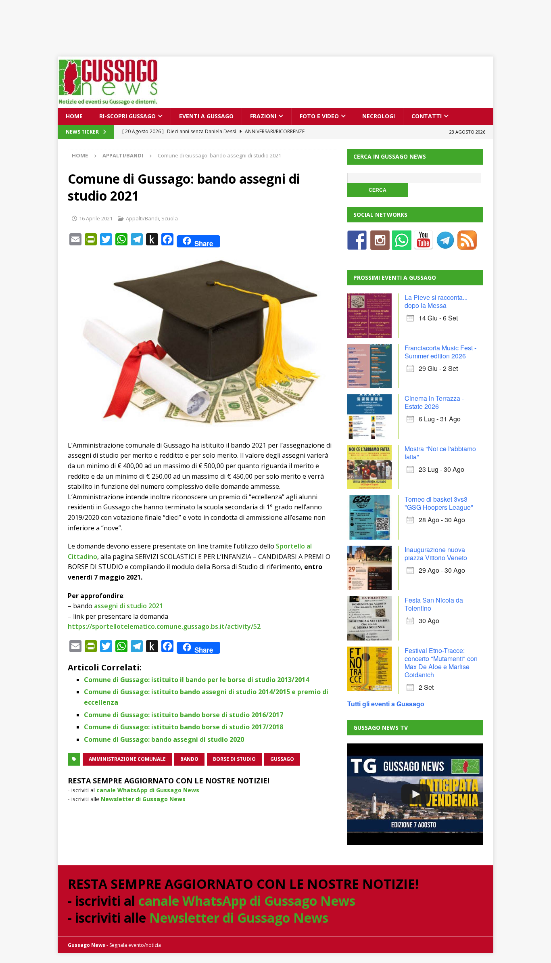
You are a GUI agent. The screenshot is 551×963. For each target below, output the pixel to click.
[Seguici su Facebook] (357, 245)
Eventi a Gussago (206, 116)
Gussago (282, 759)
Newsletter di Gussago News (143, 799)
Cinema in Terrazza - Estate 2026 (434, 402)
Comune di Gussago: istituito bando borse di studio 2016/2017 (183, 714)
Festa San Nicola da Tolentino (434, 604)
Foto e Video (319, 116)
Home (74, 116)
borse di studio (234, 759)
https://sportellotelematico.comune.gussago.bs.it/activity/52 (164, 626)
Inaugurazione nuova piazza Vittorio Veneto (436, 553)
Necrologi (378, 116)
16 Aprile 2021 (96, 218)
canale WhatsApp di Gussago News (147, 790)
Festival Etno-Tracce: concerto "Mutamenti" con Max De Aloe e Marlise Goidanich (441, 662)
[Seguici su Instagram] (380, 245)
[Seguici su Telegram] (445, 245)
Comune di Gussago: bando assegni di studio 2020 (164, 739)
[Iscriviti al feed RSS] (467, 245)
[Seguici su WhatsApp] (401, 245)
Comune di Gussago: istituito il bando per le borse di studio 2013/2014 (196, 679)
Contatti (426, 116)
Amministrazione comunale (127, 759)
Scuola (169, 218)
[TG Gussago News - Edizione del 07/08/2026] (415, 794)
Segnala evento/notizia (135, 945)
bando (189, 759)
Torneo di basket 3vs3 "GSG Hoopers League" (439, 503)
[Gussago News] (108, 103)
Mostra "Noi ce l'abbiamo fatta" (440, 452)
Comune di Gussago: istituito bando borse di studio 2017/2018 (183, 726)
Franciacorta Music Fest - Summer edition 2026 (440, 351)
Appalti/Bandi (142, 218)
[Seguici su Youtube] (423, 245)
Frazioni (263, 116)
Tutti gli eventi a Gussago (385, 703)
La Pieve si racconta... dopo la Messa (436, 301)
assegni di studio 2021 (128, 605)
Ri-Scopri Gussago (127, 116)
